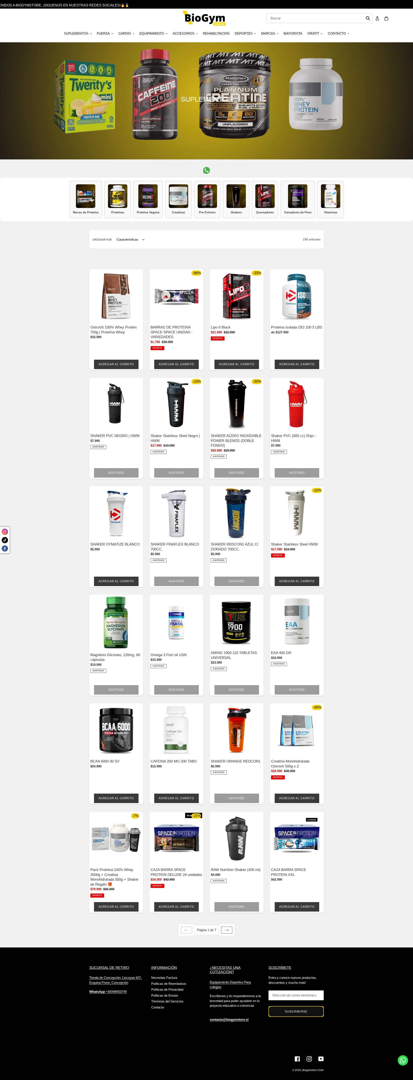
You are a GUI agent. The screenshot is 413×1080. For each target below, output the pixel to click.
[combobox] (320, 18)
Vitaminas (330, 212)
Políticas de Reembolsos (168, 983)
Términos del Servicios (167, 1001)
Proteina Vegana (148, 212)
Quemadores (265, 212)
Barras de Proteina (86, 212)
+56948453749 (108, 991)
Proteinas (117, 212)
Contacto (157, 1007)
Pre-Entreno (207, 212)
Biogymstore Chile (313, 1070)
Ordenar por (102, 239)
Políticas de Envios (164, 995)
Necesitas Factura (164, 977)
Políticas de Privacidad (167, 989)
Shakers (236, 212)
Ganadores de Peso (297, 212)
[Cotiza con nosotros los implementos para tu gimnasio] (206, 170)
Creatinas (178, 212)
